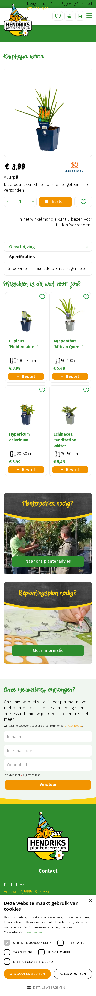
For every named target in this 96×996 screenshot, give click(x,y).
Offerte (79, 16)
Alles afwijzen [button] (73, 973)
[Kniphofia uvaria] (48, 112)
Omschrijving (22, 246)
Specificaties (22, 256)
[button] (48, 987)
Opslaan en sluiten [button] (27, 973)
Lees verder (33, 932)
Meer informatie (48, 650)
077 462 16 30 (38, 9)
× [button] (90, 901)
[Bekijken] (69, 16)
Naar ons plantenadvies (48, 561)
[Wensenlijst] (58, 16)
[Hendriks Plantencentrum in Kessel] (18, 20)
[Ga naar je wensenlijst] (57, 16)
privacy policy (73, 725)
